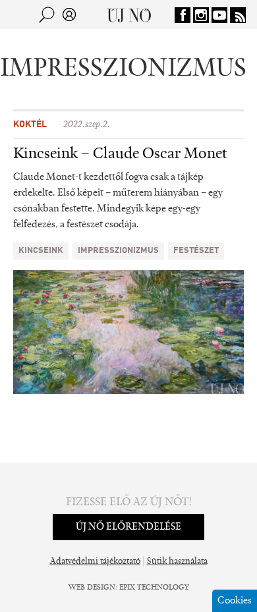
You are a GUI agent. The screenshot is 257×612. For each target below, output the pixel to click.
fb (182, 15)
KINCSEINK (40, 250)
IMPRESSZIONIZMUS (118, 250)
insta (201, 15)
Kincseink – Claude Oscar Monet (120, 154)
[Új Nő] (129, 14)
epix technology (154, 588)
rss (238, 15)
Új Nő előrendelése (128, 527)
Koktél (30, 124)
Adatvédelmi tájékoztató (95, 562)
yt (219, 15)
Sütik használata (177, 562)
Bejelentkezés (69, 14)
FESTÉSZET (196, 250)
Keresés (47, 14)
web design (92, 588)
